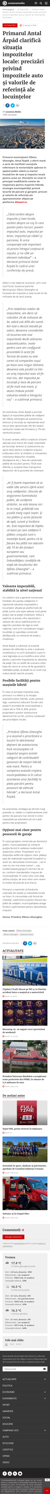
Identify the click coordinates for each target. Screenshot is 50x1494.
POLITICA (7, 1385)
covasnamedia (16, 3)
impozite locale (26, 934)
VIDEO (6, 1462)
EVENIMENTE (10, 1398)
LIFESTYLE (8, 1449)
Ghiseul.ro (21, 202)
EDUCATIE (8, 1423)
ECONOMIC (9, 1391)
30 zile (18, 1344)
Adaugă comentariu (13, 1237)
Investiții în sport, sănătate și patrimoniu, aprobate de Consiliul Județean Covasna (24, 1167)
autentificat (19, 1243)
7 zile (11, 1344)
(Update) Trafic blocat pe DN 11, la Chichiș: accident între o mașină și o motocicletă (24, 991)
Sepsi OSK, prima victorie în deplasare (22, 1128)
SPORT (6, 1404)
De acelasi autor (14, 1095)
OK (47, 1480)
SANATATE (8, 1411)
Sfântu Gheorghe (24, 930)
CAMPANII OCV (11, 1430)
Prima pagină (8, 9)
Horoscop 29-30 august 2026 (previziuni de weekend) (24, 1031)
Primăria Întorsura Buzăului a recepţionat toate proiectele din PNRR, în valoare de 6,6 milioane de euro (24, 1079)
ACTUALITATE (10, 25)
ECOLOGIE (8, 1443)
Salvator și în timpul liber (16, 1213)
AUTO (6, 1436)
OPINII (6, 1455)
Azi (6, 1344)
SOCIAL (6, 1417)
